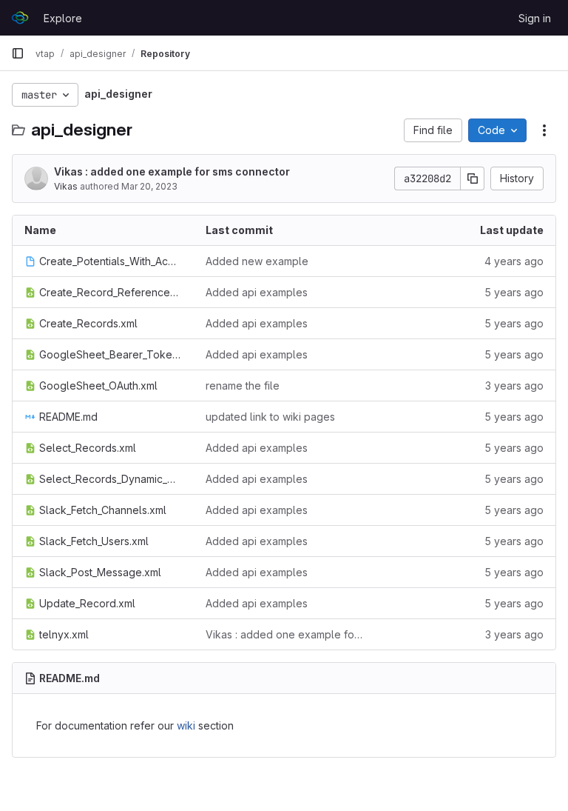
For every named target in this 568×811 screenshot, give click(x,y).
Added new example (257, 261)
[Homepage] (20, 18)
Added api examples (257, 292)
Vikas (66, 186)
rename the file (243, 385)
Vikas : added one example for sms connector (172, 171)
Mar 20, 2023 (149, 186)
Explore (63, 18)
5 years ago (514, 292)
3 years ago (514, 385)
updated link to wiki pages (270, 416)
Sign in (534, 18)
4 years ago (514, 261)
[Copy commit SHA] (472, 178)
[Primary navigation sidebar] (18, 53)
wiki (186, 725)
